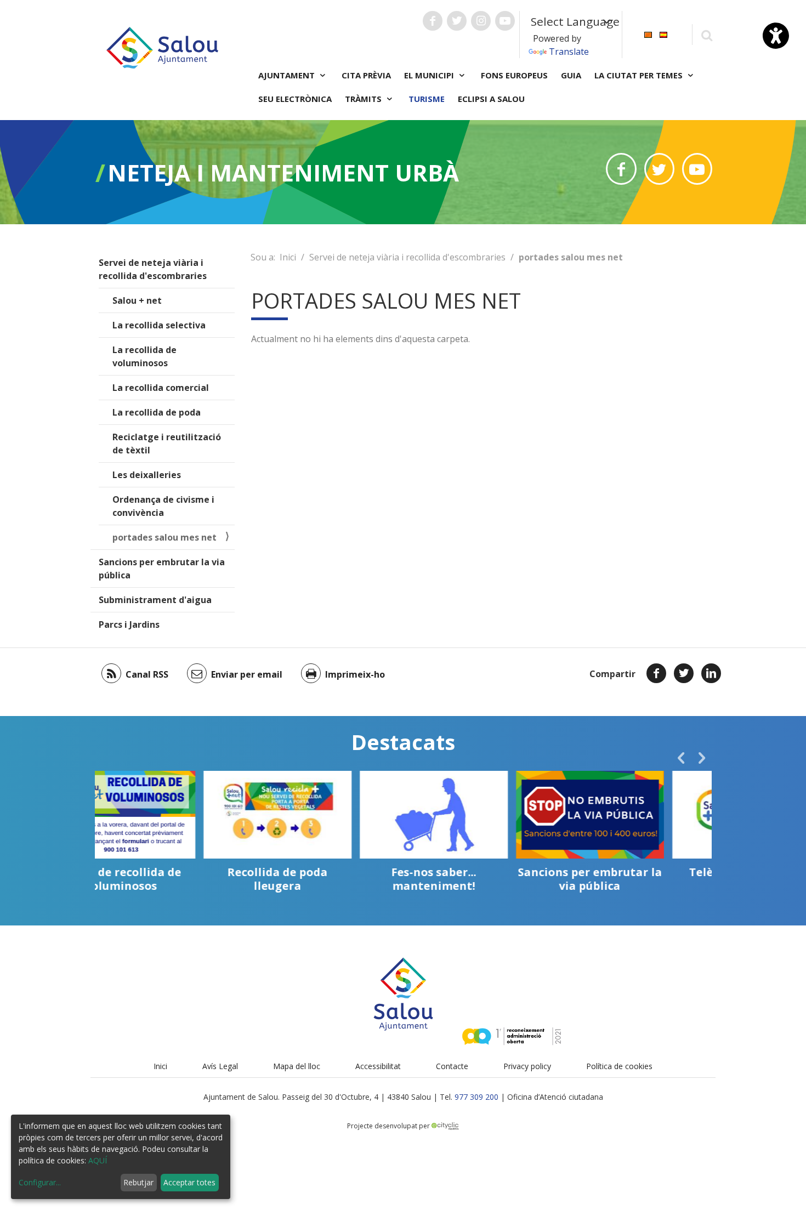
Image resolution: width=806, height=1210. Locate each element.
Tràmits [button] (364, 98)
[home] (162, 47)
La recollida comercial (160, 388)
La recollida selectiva (159, 325)
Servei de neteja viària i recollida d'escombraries (153, 269)
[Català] (648, 34)
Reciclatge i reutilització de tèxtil (166, 443)
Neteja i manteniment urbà (283, 172)
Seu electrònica (295, 98)
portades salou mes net (164, 537)
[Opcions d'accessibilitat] (776, 35)
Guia (571, 75)
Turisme (426, 98)
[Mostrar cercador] (706, 35)
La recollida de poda (156, 412)
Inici (288, 257)
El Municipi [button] (430, 75)
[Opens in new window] (621, 169)
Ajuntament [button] (287, 75)
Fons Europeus (514, 75)
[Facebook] (656, 673)
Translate (569, 52)
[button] (681, 758)
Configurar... (40, 1182)
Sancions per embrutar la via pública (162, 568)
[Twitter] (684, 673)
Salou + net (137, 300)
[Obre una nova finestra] (432, 21)
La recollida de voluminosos (144, 356)
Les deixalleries (146, 475)
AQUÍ (97, 1160)
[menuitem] (648, 33)
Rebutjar (138, 1182)
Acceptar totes (189, 1182)
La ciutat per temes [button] (639, 75)
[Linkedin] (711, 673)
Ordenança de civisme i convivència (163, 506)
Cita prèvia (366, 75)
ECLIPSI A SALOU (491, 98)
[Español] (663, 34)
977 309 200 (476, 1097)
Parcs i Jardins (129, 624)
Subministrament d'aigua (155, 600)
